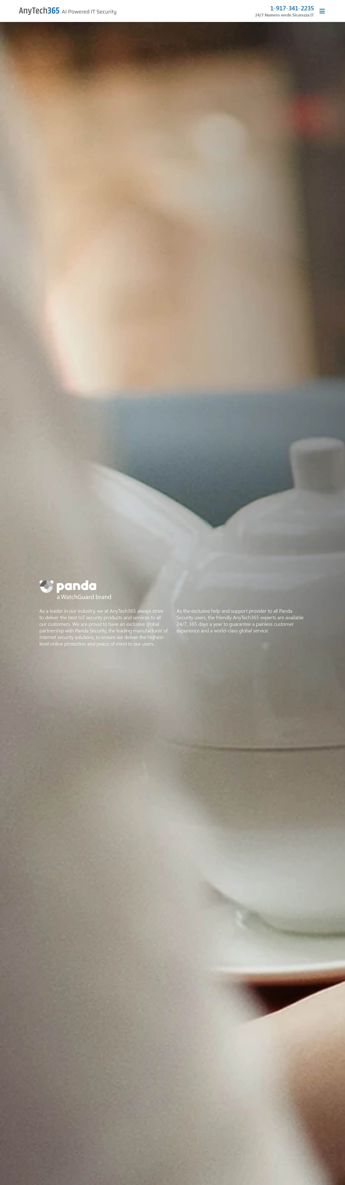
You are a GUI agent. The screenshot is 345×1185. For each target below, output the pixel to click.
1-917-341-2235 (292, 8)
